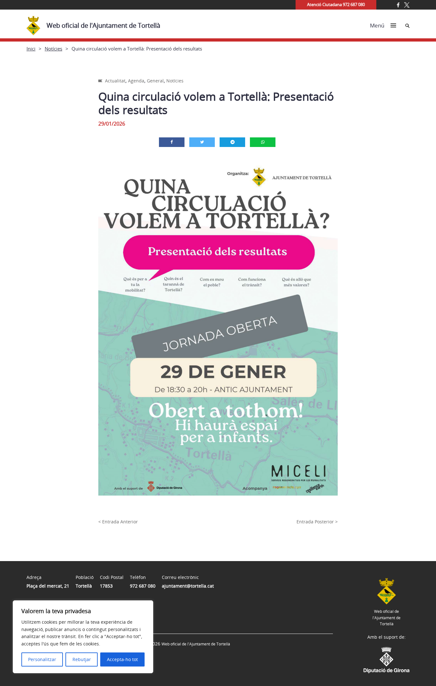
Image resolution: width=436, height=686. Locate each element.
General (155, 81)
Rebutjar (81, 659)
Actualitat (115, 81)
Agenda (136, 81)
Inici (30, 48)
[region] (83, 636)
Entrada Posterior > (317, 522)
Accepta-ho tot (122, 659)
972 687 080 (142, 586)
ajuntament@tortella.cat (188, 586)
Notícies (53, 48)
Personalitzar (42, 659)
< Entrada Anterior (118, 522)
